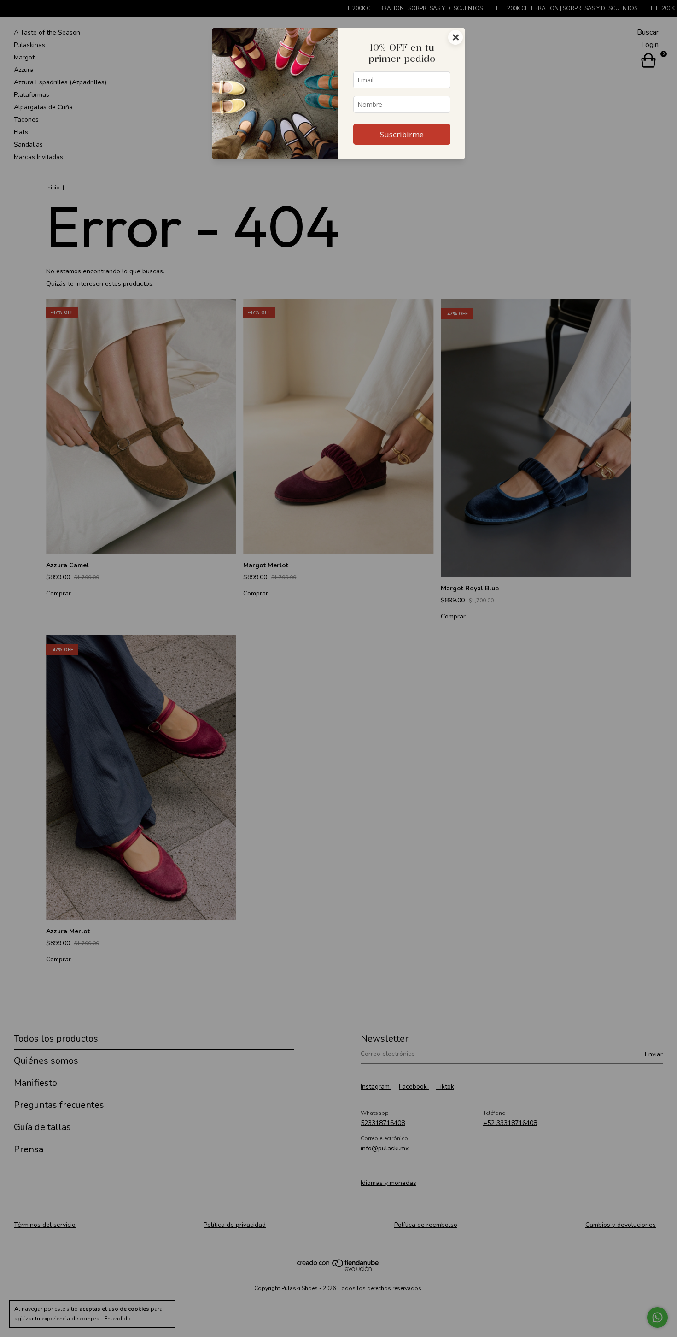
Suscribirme (402, 134)
